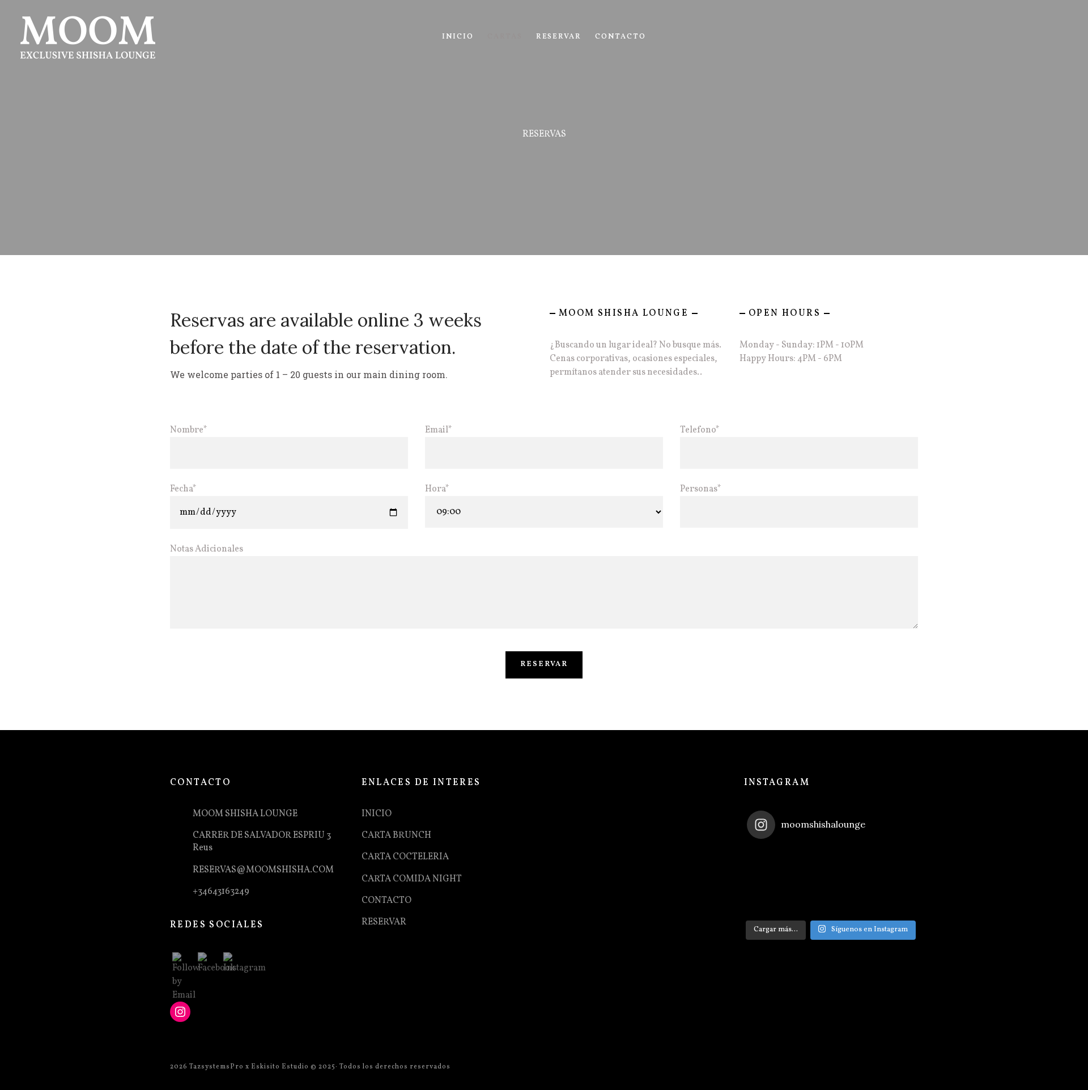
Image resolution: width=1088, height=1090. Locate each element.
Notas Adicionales (206, 549)
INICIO (458, 37)
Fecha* (183, 489)
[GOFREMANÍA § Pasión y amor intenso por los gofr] (775, 898)
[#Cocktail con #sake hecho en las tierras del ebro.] (887, 898)
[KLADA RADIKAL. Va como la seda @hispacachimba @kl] (831, 864)
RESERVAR (559, 37)
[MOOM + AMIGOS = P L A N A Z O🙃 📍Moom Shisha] (831, 898)
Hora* (437, 489)
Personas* (700, 489)
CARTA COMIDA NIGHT (412, 879)
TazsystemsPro (216, 1066)
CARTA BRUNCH (396, 835)
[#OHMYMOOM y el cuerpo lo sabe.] (887, 864)
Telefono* (700, 430)
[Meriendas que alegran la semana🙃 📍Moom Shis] (775, 864)
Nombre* (188, 430)
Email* (438, 430)
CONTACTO (620, 37)
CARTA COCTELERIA (405, 857)
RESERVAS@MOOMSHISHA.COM (263, 870)
